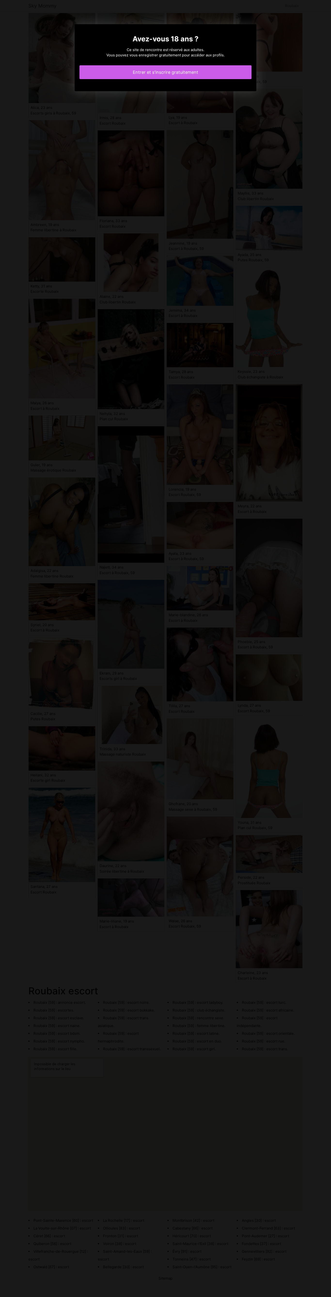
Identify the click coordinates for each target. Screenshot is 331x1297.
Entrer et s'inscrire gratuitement (165, 72)
